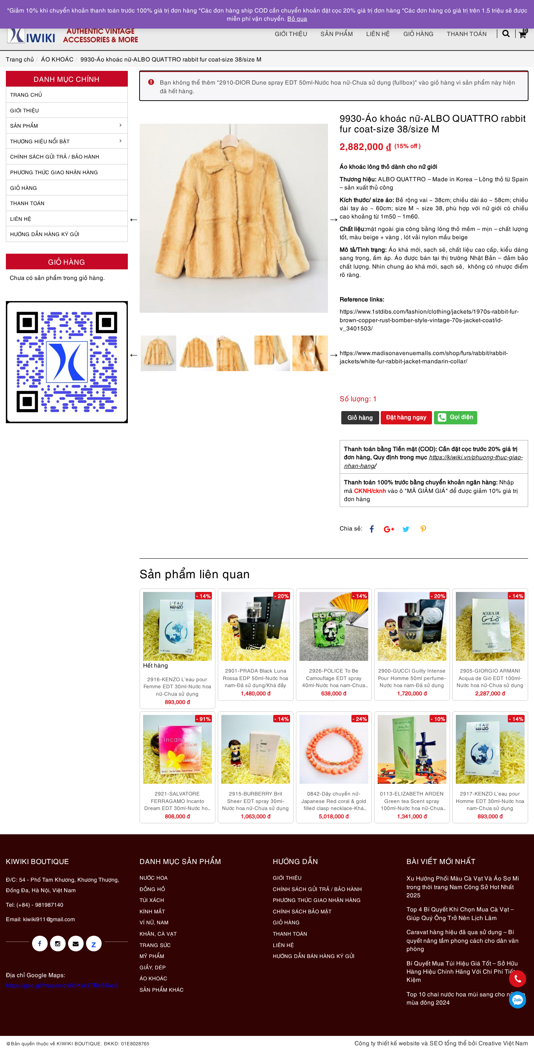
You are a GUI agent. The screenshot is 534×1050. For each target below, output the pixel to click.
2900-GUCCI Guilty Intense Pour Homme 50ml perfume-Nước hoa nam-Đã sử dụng (412, 677)
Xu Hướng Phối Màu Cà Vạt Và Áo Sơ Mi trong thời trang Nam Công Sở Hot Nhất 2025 (463, 886)
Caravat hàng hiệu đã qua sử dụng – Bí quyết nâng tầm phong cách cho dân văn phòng (463, 939)
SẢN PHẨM (337, 33)
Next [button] (334, 218)
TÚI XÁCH (152, 899)
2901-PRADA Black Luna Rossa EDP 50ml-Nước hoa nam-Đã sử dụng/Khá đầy (255, 677)
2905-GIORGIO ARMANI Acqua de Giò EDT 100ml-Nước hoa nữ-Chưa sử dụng (490, 677)
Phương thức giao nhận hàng (54, 171)
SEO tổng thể (448, 1042)
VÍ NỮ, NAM (154, 922)
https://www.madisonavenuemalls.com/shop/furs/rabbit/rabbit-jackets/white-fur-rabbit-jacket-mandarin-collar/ (424, 356)
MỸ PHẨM (152, 955)
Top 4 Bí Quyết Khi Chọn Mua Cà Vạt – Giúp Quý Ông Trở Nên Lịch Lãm (460, 913)
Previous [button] (134, 218)
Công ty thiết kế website (387, 1042)
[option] (234, 218)
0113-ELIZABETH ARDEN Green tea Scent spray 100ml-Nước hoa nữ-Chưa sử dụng (412, 801)
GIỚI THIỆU (24, 110)
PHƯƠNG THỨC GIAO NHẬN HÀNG (317, 899)
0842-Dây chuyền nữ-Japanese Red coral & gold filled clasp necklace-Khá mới (333, 801)
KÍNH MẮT (152, 911)
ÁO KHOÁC (153, 977)
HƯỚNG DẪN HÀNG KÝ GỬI (44, 233)
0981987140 (518, 1000)
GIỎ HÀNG (23, 187)
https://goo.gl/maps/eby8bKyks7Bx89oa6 (62, 985)
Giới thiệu (291, 33)
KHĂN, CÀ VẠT (158, 933)
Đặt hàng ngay (406, 416)
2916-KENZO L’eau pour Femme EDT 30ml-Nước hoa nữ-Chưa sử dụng (177, 686)
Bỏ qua (297, 18)
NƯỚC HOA (154, 877)
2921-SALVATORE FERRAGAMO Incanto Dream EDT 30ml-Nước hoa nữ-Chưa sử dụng (177, 801)
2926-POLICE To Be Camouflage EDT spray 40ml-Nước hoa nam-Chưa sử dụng (333, 678)
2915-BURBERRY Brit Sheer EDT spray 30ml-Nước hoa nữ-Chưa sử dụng (255, 800)
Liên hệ (378, 33)
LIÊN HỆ (20, 218)
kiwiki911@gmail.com (49, 918)
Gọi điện (461, 416)
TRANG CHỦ (26, 94)
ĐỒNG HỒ (152, 888)
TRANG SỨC (155, 944)
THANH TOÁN (27, 202)
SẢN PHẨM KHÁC (162, 989)
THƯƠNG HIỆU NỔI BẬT (40, 140)
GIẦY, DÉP (153, 967)
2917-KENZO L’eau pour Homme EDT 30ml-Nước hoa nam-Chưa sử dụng (490, 800)
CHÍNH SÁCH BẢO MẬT (302, 911)
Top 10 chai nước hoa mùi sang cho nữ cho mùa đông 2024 (466, 998)
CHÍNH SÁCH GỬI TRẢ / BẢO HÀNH (317, 888)
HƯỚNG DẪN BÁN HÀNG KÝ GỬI (314, 955)
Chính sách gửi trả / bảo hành (54, 156)
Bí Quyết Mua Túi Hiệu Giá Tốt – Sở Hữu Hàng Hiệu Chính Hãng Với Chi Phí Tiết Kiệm (462, 971)
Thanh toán (467, 33)
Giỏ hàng (418, 33)
